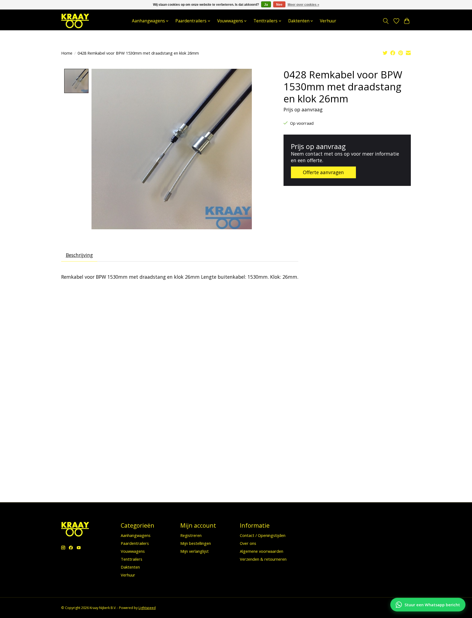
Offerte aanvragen (323, 172)
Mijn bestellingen (195, 543)
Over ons (248, 543)
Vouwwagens (133, 551)
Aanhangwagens (136, 535)
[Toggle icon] (386, 21)
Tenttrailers (131, 559)
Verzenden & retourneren (263, 559)
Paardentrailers (135, 543)
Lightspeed (147, 607)
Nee (279, 5)
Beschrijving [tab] (79, 255)
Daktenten (130, 567)
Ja (266, 5)
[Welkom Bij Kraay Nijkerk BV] (75, 20)
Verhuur (328, 21)
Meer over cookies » (303, 5)
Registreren (191, 535)
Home (66, 53)
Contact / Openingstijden (262, 535)
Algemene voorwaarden (261, 551)
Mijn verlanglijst (194, 551)
